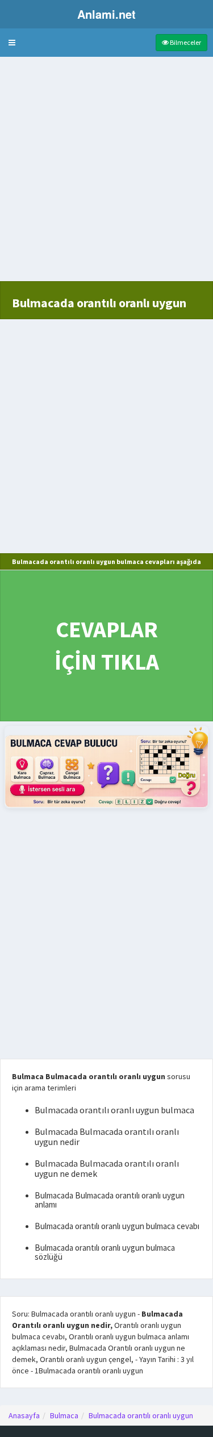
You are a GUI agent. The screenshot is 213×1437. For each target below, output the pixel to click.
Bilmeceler (185, 42)
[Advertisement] (106, 174)
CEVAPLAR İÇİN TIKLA (107, 645)
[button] (12, 42)
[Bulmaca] (106, 767)
